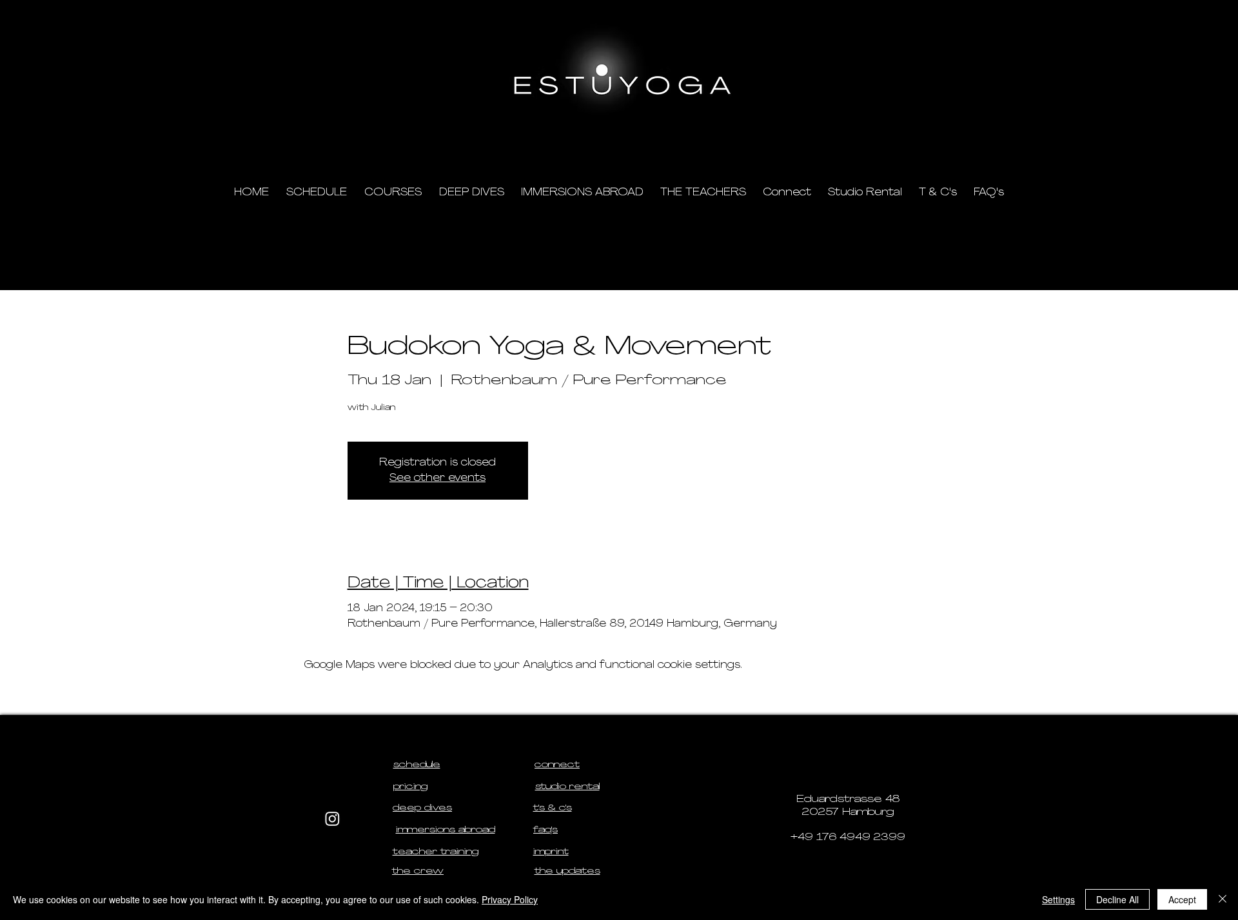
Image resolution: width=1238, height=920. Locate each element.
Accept (1182, 899)
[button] (916, 136)
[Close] (1222, 899)
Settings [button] (1058, 899)
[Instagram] (332, 818)
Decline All (1117, 899)
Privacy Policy (510, 899)
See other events (437, 478)
